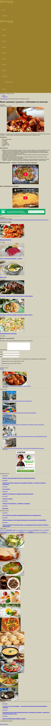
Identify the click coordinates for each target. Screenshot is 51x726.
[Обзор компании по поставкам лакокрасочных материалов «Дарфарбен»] (9, 411)
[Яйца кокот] (12, 274)
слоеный (38, 532)
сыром (43, 532)
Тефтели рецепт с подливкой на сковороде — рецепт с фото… (16, 386)
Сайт (1, 356)
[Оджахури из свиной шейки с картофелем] (10, 631)
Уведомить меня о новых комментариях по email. (12, 361)
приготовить (4, 532)
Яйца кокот (3, 277)
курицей (31, 530)
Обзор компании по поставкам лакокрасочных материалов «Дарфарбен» (19, 412)
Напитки (4, 70)
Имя (1, 352)
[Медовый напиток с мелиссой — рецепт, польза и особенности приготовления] (10, 617)
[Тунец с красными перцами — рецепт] (12, 256)
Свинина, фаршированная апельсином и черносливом (16, 296)
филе (15, 216)
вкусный (8, 530)
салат (30, 532)
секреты (34, 532)
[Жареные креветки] (12, 237)
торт (46, 532)
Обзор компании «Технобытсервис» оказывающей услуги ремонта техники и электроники (23, 424)
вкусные (4, 530)
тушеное (12, 216)
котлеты (28, 530)
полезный (46, 530)
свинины (7, 216)
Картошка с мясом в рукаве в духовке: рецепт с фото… (16, 314)
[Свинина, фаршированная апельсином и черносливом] (12, 293)
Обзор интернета (9, 82)
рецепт (21, 532)
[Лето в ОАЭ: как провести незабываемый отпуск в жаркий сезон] (9, 399)
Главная (2, 98)
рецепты (26, 532)
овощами (40, 530)
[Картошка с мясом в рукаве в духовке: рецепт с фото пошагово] (12, 312)
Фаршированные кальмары (8, 333)
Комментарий (3, 349)
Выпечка (4, 52)
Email (1, 354)
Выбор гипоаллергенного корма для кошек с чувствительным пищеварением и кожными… (23, 448)
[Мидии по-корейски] (9, 686)
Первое (4, 35)
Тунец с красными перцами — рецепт (11, 258)
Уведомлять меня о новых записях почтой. (11, 363)
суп (40, 532)
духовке (21, 530)
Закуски (4, 64)
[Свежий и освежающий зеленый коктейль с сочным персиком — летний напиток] (10, 603)
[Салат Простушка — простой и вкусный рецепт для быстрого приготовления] (12, 547)
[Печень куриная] (10, 589)
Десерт (4, 58)
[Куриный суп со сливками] (12, 658)
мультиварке (36, 530)
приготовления (11, 532)
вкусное (1, 530)
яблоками (19, 216)
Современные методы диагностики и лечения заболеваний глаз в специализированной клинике (24, 436)
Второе (4, 41)
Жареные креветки (5, 240)
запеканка (24, 530)
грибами (13, 530)
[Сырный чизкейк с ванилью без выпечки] (10, 561)
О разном (4, 76)
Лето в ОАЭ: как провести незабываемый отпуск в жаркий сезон (17, 401)
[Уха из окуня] (12, 575)
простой (17, 532)
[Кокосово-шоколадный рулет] (9, 700)
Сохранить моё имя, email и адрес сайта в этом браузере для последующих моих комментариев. (23, 358)
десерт (17, 530)
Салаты (4, 47)
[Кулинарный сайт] (6, 3)
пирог (43, 530)
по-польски (2, 216)
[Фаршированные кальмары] (12, 331)
